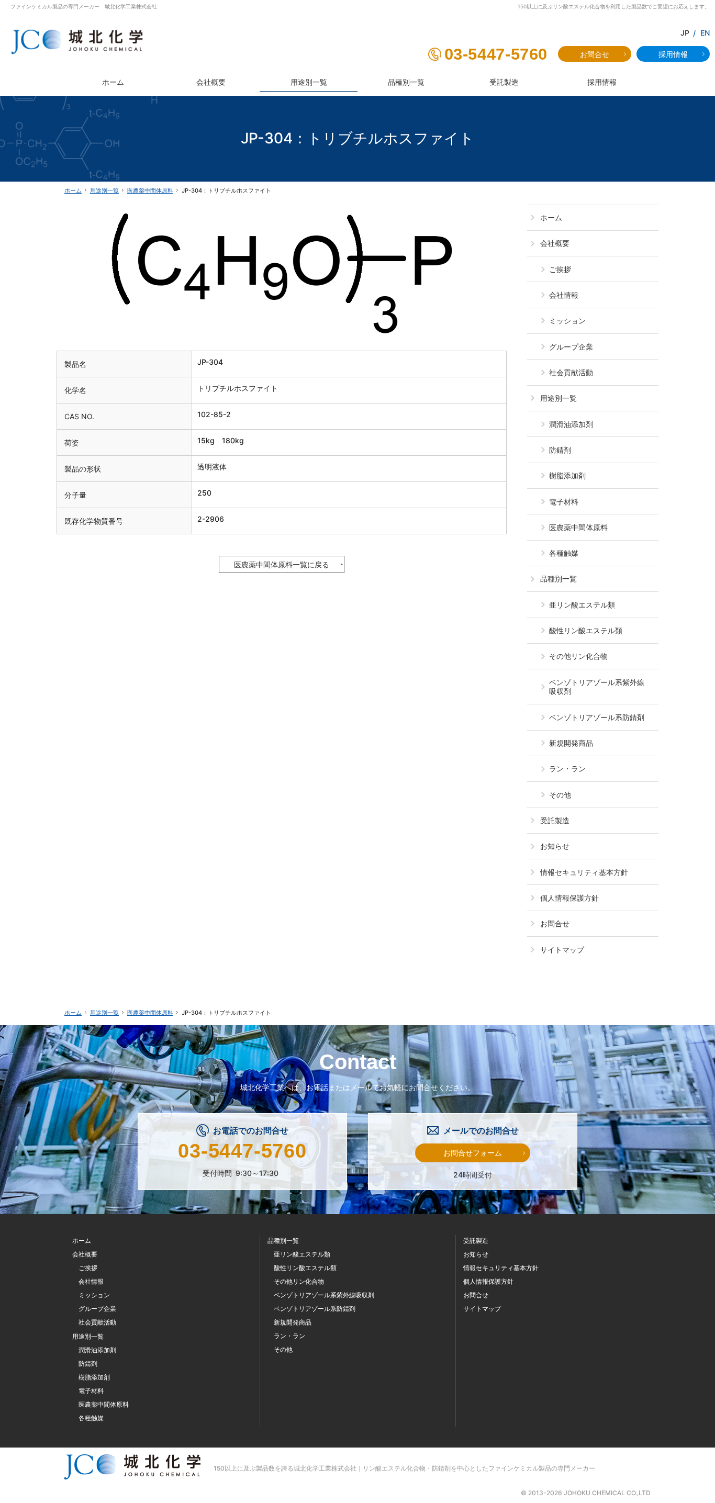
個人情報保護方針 (569, 897)
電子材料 (563, 501)
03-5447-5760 (496, 54)
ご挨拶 (560, 269)
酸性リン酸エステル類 (585, 630)
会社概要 (554, 243)
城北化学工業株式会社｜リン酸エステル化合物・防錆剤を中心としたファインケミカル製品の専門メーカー (444, 1468)
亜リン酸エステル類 (582, 604)
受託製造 (554, 820)
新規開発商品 (571, 742)
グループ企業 (571, 346)
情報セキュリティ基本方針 (584, 872)
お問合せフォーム (472, 1152)
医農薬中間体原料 (578, 527)
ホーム (551, 217)
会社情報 (563, 294)
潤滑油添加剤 (571, 424)
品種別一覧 (558, 578)
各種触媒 (563, 552)
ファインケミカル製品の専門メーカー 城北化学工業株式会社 (83, 6)
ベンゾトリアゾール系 (596, 687)
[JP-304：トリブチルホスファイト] (282, 270)
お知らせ (554, 846)
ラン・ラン (567, 768)
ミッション (567, 320)
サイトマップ (562, 949)
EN (705, 32)
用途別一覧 (558, 398)
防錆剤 (560, 449)
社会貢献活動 (571, 372)
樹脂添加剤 (567, 475)
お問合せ (554, 923)
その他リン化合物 (578, 656)
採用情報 (673, 54)
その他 (560, 794)
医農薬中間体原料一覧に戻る (281, 564)
